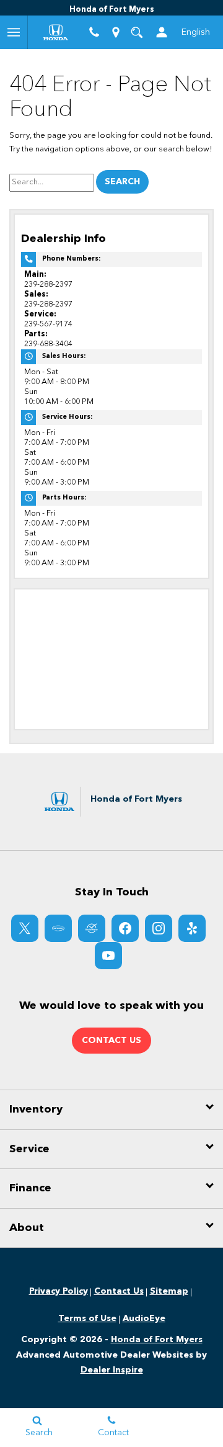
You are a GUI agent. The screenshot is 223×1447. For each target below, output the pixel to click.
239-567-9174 (48, 324)
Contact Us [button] (111, 1040)
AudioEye (144, 1318)
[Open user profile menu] (161, 32)
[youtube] (108, 955)
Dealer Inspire (112, 1370)
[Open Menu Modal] (14, 32)
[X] (24, 928)
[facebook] (125, 928)
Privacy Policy (58, 1291)
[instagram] (158, 928)
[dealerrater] (91, 928)
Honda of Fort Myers (157, 1339)
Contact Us (119, 1291)
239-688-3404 (48, 344)
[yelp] (192, 928)
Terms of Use (87, 1318)
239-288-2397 (48, 284)
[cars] (58, 928)
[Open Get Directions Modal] (115, 32)
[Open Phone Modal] (94, 32)
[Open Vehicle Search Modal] (136, 32)
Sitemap (169, 1291)
